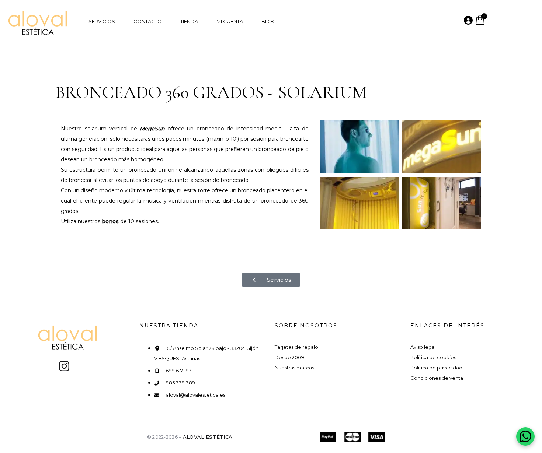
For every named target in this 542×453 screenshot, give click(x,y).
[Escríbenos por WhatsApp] (525, 436)
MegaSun (152, 128)
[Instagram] (64, 366)
